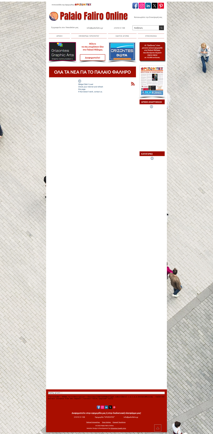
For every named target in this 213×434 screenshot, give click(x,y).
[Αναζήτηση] (161, 28)
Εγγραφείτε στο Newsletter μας (64, 27)
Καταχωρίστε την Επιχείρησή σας (148, 17)
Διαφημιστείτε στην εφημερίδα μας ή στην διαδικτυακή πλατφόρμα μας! (106, 413)
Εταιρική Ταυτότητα (119, 422)
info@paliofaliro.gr (95, 28)
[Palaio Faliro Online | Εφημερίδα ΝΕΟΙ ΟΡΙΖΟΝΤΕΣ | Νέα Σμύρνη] (148, 6)
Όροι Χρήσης (106, 422)
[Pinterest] (161, 6)
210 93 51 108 (119, 28)
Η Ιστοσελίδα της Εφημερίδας (63, 5)
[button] (89, 36)
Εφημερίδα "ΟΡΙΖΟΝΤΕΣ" (105, 417)
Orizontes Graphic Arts (118, 428)
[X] (155, 6)
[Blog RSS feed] (133, 84)
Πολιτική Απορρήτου (93, 422)
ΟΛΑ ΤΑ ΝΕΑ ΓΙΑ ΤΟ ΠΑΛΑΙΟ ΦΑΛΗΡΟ (92, 71)
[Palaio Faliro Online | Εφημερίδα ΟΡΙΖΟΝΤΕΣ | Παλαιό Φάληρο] (135, 6)
